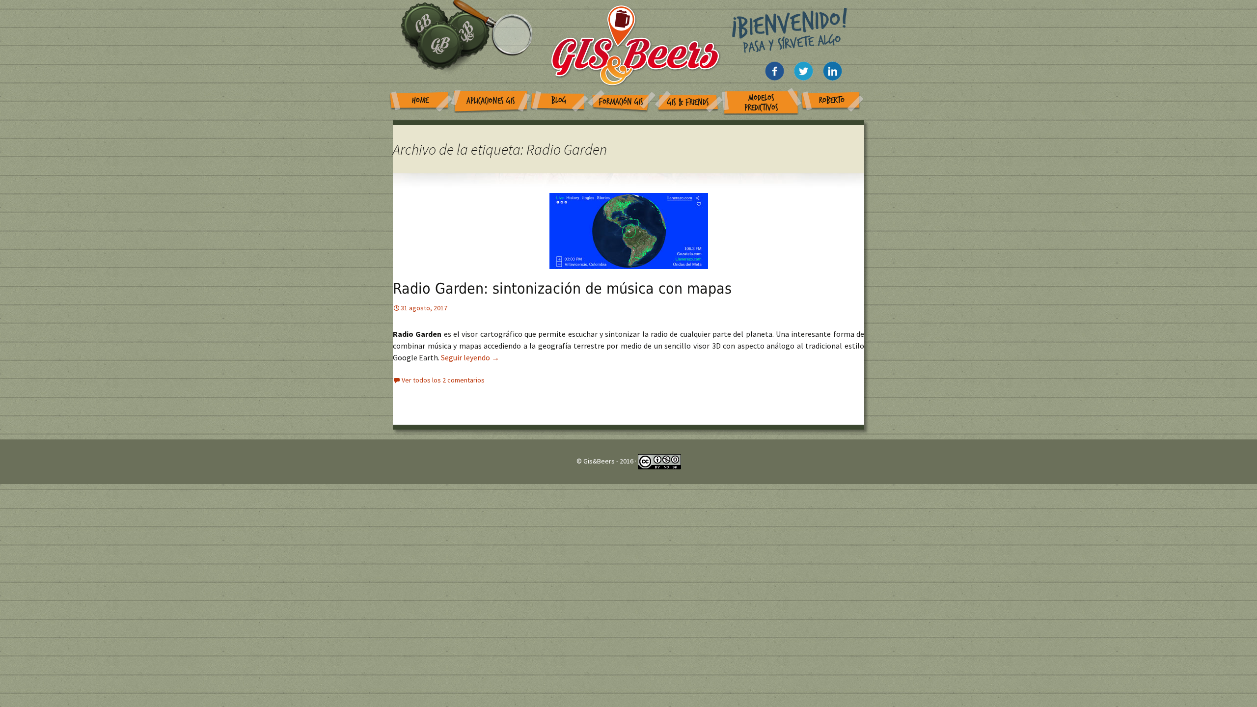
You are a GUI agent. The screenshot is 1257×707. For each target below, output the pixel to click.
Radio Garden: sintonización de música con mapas (562, 288)
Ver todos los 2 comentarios (443, 380)
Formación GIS (621, 102)
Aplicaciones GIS (490, 101)
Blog (559, 100)
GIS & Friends (688, 102)
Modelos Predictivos (761, 103)
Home (420, 100)
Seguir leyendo (470, 357)
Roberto (832, 100)
